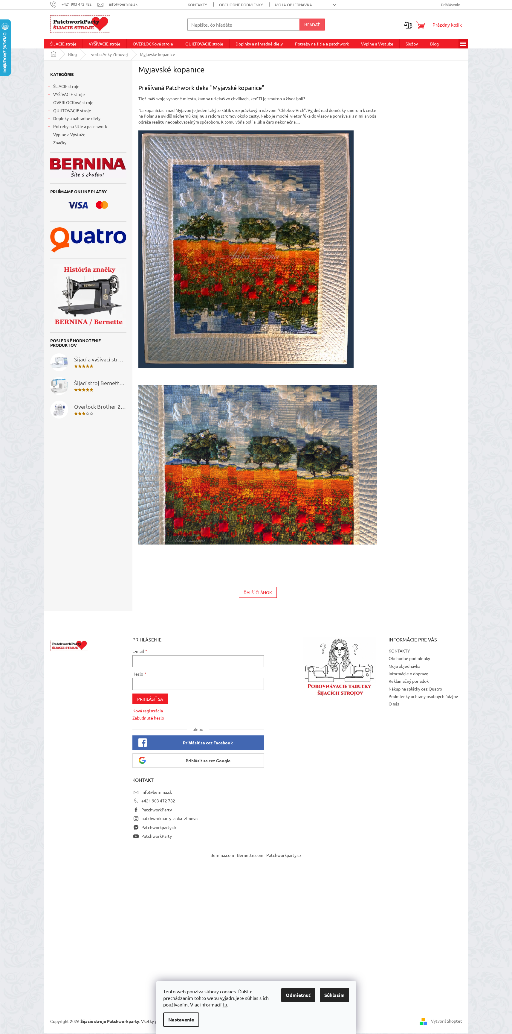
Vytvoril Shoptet (446, 1020)
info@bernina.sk (156, 792)
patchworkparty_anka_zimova (169, 818)
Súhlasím (334, 995)
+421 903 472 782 (158, 800)
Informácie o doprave (408, 673)
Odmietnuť (298, 995)
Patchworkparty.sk (158, 827)
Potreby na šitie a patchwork (80, 126)
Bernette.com (250, 855)
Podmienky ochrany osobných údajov (423, 696)
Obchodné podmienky (241, 4)
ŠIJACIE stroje (66, 86)
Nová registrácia (147, 710)
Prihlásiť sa (150, 699)
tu (225, 1004)
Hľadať (312, 24)
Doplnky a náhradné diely (76, 118)
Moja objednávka (293, 4)
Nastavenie (181, 1019)
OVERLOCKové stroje (73, 102)
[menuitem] (63, 43)
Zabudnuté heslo (148, 717)
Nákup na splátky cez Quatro (415, 688)
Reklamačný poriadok (409, 681)
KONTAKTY (197, 4)
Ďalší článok (258, 592)
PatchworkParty (156, 809)
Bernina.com (222, 855)
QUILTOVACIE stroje (72, 110)
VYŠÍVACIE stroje (69, 94)
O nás (394, 703)
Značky (59, 142)
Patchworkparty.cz (284, 855)
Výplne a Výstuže (69, 134)
